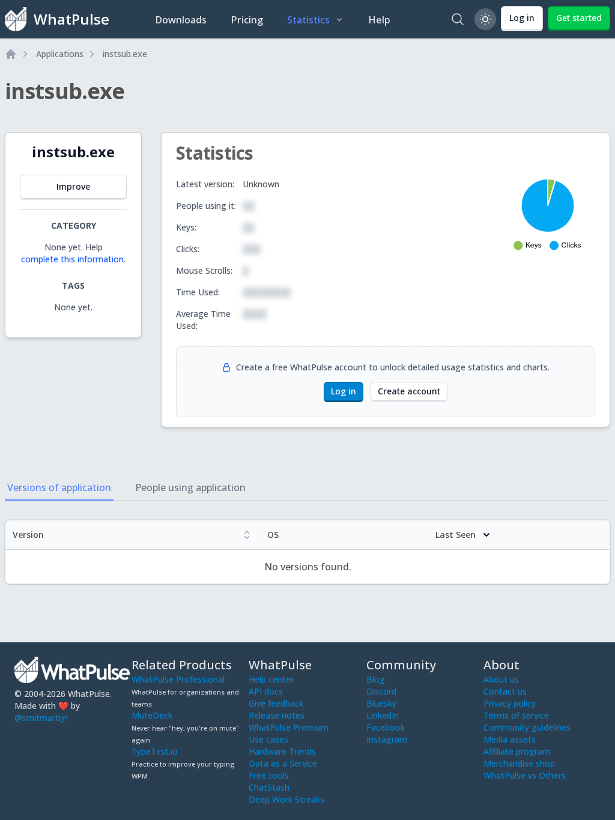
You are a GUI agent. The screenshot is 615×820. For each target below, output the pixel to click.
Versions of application (59, 487)
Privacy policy (509, 703)
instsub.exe (125, 53)
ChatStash (269, 787)
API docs (266, 691)
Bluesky (381, 703)
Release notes (276, 715)
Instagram (386, 739)
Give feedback (276, 703)
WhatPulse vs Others (524, 775)
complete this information (72, 259)
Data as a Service (283, 763)
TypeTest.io (155, 751)
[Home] (11, 54)
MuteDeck (152, 715)
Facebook (385, 727)
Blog (375, 679)
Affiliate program (516, 751)
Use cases (268, 739)
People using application (190, 487)
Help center (271, 679)
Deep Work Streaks (286, 799)
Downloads (181, 19)
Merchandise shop (519, 763)
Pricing (247, 19)
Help (379, 19)
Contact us (505, 691)
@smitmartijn (41, 717)
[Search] (457, 19)
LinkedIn (382, 715)
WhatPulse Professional (178, 679)
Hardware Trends (282, 751)
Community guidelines (527, 727)
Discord (381, 691)
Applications (59, 53)
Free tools (269, 775)
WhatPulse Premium (289, 727)
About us (501, 679)
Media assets (509, 739)
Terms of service (516, 715)
